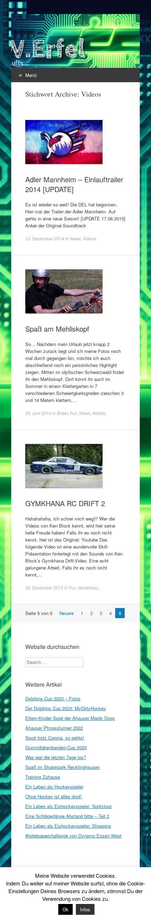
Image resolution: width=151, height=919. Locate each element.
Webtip (99, 413)
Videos (89, 238)
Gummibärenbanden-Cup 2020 (56, 747)
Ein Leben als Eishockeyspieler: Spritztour (68, 806)
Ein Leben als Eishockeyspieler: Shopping (68, 825)
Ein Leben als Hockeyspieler (54, 786)
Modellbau (88, 588)
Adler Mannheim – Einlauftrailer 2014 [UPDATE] (74, 184)
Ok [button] (65, 909)
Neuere (66, 613)
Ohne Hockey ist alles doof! (53, 796)
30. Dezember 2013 (44, 588)
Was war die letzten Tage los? (55, 757)
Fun (73, 413)
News (75, 238)
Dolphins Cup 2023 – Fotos (52, 698)
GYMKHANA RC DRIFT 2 (65, 503)
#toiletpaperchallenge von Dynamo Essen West (73, 835)
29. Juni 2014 (38, 413)
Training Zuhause (42, 776)
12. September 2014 (44, 238)
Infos (85, 909)
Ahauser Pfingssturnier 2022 (54, 727)
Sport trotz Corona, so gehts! (54, 737)
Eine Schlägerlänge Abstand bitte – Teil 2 (67, 816)
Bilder (62, 413)
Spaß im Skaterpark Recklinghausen (62, 767)
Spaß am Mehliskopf (57, 329)
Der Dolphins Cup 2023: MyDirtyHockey (65, 708)
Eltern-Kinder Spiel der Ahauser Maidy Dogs (70, 718)
